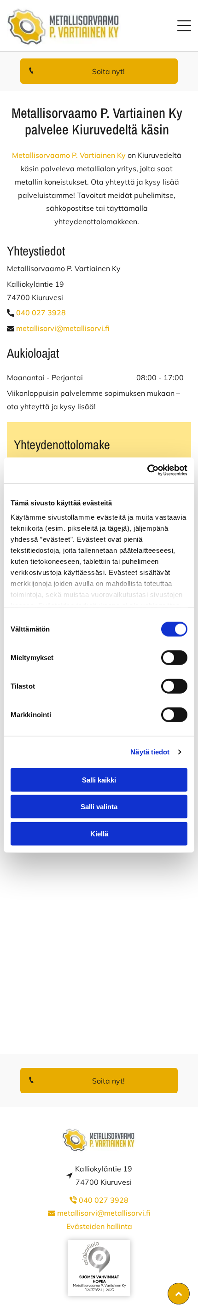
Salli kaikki (99, 779)
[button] (184, 26)
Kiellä (99, 833)
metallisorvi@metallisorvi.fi (62, 328)
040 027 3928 (41, 312)
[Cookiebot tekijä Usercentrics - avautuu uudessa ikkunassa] (147, 470)
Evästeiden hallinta (99, 1226)
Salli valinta (99, 807)
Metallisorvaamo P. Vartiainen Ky (69, 155)
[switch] (174, 657)
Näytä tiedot (149, 752)
